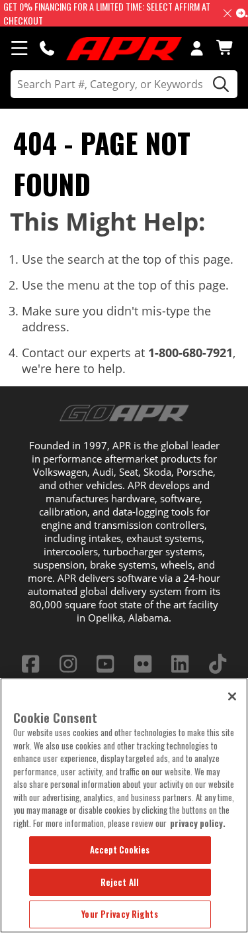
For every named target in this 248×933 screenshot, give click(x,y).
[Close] (232, 696)
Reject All (120, 882)
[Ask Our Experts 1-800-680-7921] (47, 48)
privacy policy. (198, 823)
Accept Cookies (120, 849)
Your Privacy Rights (119, 913)
